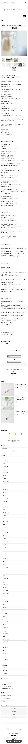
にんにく (3, 556)
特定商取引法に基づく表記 (8, 688)
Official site (14, 708)
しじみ (3, 582)
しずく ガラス (5, 544)
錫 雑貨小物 (4, 665)
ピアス (4, 463)
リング (4, 478)
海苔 (2, 619)
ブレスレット (6, 481)
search (13, 2)
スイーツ (3, 610)
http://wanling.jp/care (5, 324)
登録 (4, 701)
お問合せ (4, 684)
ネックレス (5, 461)
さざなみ (3, 519)
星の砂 (3, 530)
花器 (4, 667)
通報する (14, 371)
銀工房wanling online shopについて (9, 682)
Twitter (14, 714)
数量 (14, 359)
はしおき (5, 673)
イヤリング (5, 466)
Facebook (14, 717)
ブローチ (5, 501)
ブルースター (4, 631)
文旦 (2, 570)
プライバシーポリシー (7, 686)
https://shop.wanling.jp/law (7, 334)
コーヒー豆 (4, 458)
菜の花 (3, 599)
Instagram (14, 711)
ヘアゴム (5, 670)
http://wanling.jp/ (4, 343)
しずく (3, 487)
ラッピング (14, 354)
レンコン (3, 470)
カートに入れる (14, 364)
